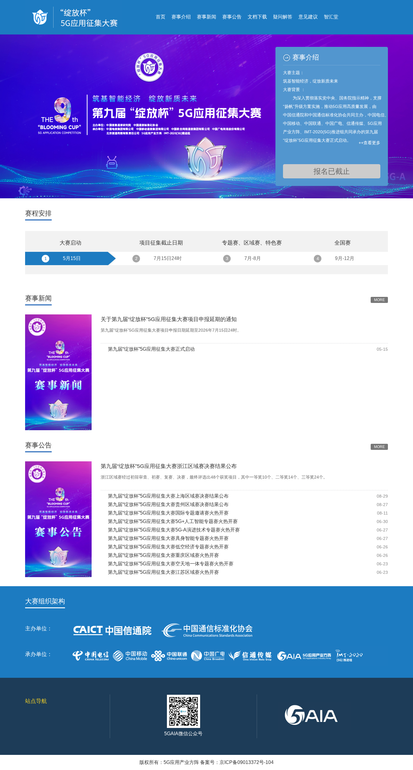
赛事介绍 (181, 16)
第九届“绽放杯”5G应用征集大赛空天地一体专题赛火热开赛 (170, 563)
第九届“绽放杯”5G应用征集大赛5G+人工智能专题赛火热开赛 (173, 521)
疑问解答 (282, 16)
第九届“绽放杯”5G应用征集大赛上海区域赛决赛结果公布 (168, 496)
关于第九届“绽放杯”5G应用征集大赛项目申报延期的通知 (169, 319)
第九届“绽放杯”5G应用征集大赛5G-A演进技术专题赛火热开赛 (174, 529)
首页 (160, 16)
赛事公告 (232, 16)
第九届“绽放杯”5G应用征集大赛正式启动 (151, 349)
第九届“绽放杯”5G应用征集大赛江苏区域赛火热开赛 (163, 572)
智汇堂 (331, 16)
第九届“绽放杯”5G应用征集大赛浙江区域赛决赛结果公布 (169, 466)
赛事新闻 (206, 16)
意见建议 (308, 16)
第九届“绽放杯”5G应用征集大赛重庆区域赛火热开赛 (163, 555)
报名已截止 (332, 171)
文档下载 (257, 16)
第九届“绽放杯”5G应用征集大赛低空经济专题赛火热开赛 (168, 546)
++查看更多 (369, 142)
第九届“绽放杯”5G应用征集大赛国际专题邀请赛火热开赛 (168, 512)
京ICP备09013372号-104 (247, 762)
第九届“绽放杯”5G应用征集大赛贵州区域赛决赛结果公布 (168, 504)
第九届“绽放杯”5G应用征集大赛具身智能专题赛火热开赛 (168, 538)
